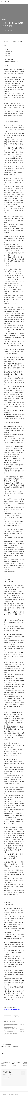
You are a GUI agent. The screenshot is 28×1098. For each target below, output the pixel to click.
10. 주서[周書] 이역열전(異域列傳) (10, 1028)
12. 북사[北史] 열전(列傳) (9, 1027)
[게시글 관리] (10, 1017)
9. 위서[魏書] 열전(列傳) (8, 1031)
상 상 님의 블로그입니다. (8, 1074)
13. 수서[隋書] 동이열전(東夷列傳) (10, 1024)
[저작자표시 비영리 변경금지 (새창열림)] (21, 1016)
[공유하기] (9, 1017)
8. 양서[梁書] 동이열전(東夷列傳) (10, 1033)
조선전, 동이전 (6, 1021)
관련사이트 (3, 1090)
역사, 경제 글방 (5, 1)
